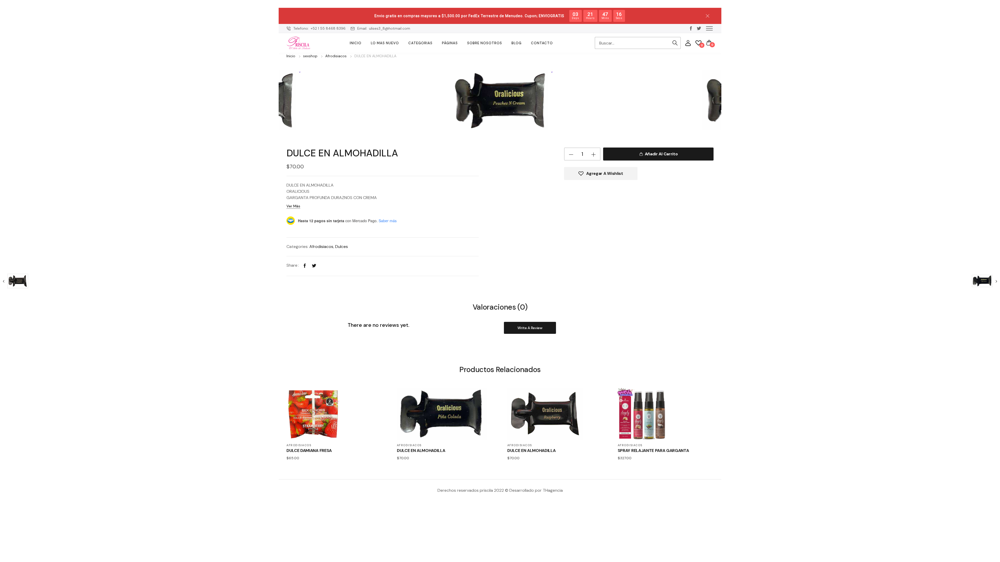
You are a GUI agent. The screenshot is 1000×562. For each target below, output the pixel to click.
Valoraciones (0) (500, 307)
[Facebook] (305, 265)
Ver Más (293, 206)
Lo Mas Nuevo (385, 43)
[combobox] (632, 43)
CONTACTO (542, 43)
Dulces (341, 246)
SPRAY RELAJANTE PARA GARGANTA (653, 450)
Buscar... (675, 43)
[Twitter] (314, 265)
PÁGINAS (450, 43)
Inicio (355, 43)
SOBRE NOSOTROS (484, 43)
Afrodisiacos (336, 56)
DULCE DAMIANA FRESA (309, 450)
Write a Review (529, 327)
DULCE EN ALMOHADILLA (421, 450)
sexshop (310, 56)
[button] (709, 28)
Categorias (420, 43)
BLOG (516, 43)
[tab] (500, 306)
